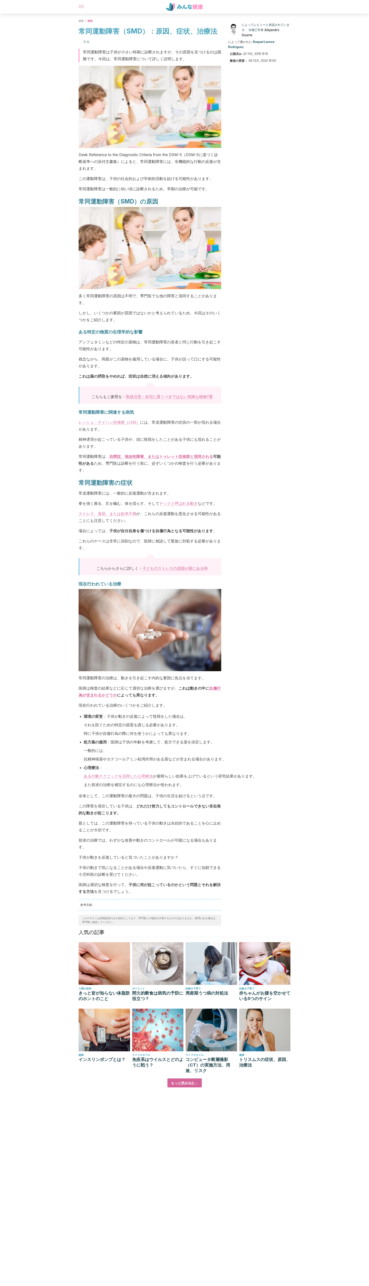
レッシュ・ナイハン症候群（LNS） (109, 422)
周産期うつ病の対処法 (207, 993)
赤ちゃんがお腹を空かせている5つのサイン (264, 995)
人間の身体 (85, 988)
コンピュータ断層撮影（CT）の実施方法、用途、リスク (208, 1065)
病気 (90, 20)
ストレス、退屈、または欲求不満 (107, 513)
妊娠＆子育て (193, 988)
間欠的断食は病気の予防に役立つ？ (157, 995)
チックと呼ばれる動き (178, 503)
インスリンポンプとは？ (102, 1059)
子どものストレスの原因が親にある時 (175, 568)
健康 (81, 20)
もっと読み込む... (184, 1083)
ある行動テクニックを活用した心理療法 (118, 776)
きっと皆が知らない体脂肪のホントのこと (104, 995)
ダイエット (138, 988)
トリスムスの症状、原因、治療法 (264, 1062)
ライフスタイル (141, 1054)
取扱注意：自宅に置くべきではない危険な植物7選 (169, 396)
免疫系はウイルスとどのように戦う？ (157, 1062)
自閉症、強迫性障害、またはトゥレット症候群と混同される (161, 456)
